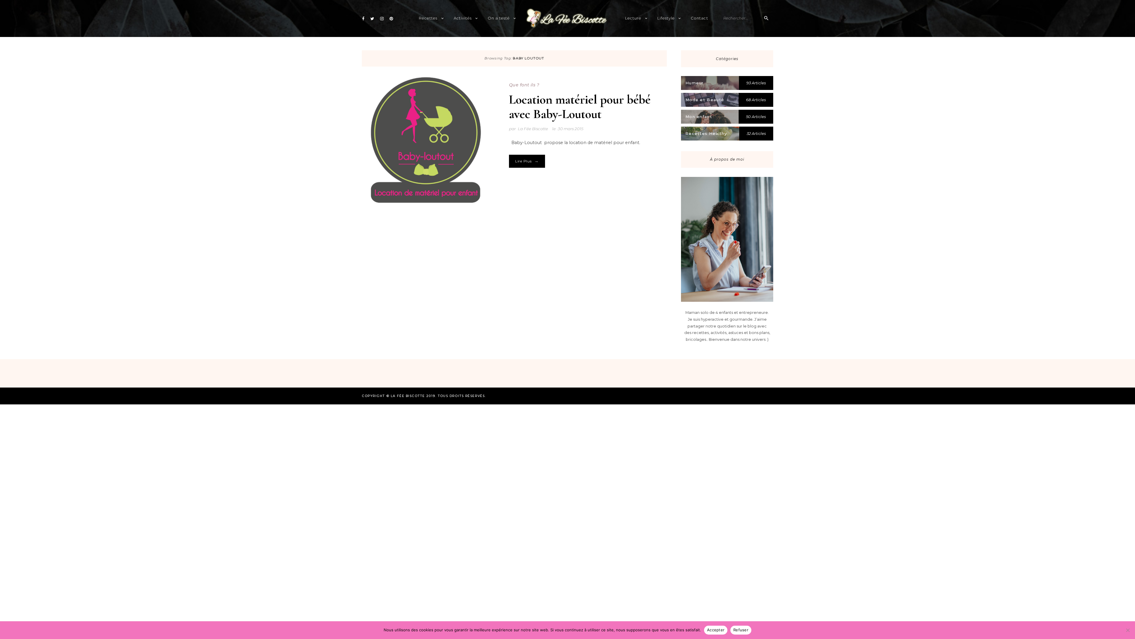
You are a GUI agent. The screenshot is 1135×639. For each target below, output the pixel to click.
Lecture (633, 18)
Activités (463, 18)
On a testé (499, 18)
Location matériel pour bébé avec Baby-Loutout (580, 107)
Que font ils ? (524, 85)
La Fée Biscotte (533, 128)
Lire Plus (527, 161)
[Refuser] (1128, 630)
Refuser (740, 629)
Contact (699, 18)
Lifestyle (666, 18)
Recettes (428, 18)
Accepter (715, 629)
